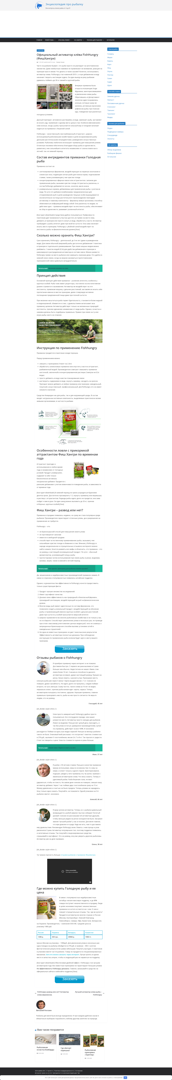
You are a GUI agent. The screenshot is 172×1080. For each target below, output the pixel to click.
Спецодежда (112, 135)
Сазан (109, 78)
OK (125, 1077)
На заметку (78, 40)
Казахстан (89, 933)
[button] (54, 40)
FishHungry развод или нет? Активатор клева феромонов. (53, 993)
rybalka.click (41, 1071)
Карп (109, 64)
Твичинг (110, 110)
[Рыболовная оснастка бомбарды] (45, 1035)
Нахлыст (110, 100)
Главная (39, 40)
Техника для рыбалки (94, 40)
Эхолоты (110, 139)
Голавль (110, 54)
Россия (41, 933)
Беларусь (72, 933)
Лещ (109, 68)
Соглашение (79, 1071)
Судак (109, 82)
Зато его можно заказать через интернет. (63, 954)
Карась (110, 61)
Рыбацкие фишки (114, 153)
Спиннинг (111, 107)
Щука (109, 85)
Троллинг (111, 114)
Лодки (109, 128)
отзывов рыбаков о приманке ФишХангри (78, 855)
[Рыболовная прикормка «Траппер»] (93, 1035)
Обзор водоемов (114, 150)
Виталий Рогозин (50, 62)
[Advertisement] (86, 24)
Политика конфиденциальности (64, 1071)
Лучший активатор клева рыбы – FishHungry (88, 993)
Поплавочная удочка (115, 103)
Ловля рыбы (49, 40)
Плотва (110, 75)
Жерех (109, 57)
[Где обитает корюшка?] (69, 1035)
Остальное (110, 40)
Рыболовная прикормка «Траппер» (90, 1052)
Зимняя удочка (113, 96)
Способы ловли (64, 40)
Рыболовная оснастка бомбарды (45, 1048)
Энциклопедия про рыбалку (64, 4)
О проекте (49, 1071)
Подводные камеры (115, 132)
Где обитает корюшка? (66, 1049)
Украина (55, 933)
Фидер (110, 117)
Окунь (109, 71)
